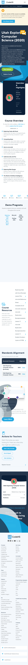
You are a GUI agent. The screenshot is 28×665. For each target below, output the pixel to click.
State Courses (19, 565)
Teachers (18, 550)
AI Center (18, 632)
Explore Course (8, 74)
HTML (17, 589)
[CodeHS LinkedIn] (12, 541)
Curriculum (6, 6)
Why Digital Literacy (5, 620)
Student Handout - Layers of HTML (20, 338)
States (2, 625)
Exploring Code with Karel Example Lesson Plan (20, 293)
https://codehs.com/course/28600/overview (13, 50)
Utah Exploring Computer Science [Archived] (8, 367)
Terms (17, 634)
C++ (16, 591)
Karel (17, 595)
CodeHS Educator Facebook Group (11, 653)
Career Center (4, 640)
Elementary (18, 563)
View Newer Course (8, 21)
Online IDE (3, 550)
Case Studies (4, 623)
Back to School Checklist (6, 622)
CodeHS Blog (4, 631)
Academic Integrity (5, 594)
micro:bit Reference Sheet (20, 301)
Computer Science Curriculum (5, 557)
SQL (17, 593)
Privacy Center (19, 630)
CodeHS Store (7, 660)
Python (17, 585)
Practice (17, 571)
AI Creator (3, 563)
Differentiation (19, 604)
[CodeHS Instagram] (10, 541)
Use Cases (18, 545)
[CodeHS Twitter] (17, 541)
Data (2, 587)
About (17, 624)
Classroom (3, 583)
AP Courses (18, 561)
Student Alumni (4, 642)
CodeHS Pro (3, 552)
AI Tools (2, 592)
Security (17, 637)
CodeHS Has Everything (21, 598)
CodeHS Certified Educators (9, 647)
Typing (2, 565)
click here (21, 124)
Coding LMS (3, 549)
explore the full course (16, 126)
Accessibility (18, 639)
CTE (17, 552)
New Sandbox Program (22, 582)
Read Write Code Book (6, 633)
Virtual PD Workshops (5, 603)
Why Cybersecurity (5, 616)
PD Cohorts (3, 605)
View (23, 367)
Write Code (3, 588)
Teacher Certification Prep (6, 607)
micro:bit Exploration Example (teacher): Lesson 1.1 (20, 329)
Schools (17, 549)
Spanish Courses (19, 567)
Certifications (4, 559)
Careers (17, 628)
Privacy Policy (18, 635)
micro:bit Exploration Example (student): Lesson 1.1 (20, 316)
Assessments (18, 608)
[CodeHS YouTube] (15, 541)
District (17, 547)
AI (16, 600)
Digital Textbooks (19, 575)
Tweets (2, 629)
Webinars (3, 637)
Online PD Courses (5, 599)
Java (17, 587)
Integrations (3, 590)
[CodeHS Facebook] (8, 541)
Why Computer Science (6, 614)
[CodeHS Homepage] (8, 2)
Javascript (18, 584)
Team (17, 626)
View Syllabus (7, 69)
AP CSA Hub (18, 576)
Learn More (8, 419)
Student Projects (4, 638)
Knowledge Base (4, 635)
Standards (18, 569)
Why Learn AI (4, 618)
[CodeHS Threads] (19, 541)
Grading (3, 585)
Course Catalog (13, 6)
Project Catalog (19, 560)
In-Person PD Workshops (6, 601)
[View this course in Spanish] (23, 32)
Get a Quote (3, 576)
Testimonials (3, 627)
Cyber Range (4, 567)
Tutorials (17, 573)
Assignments (4, 581)
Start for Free (4, 574)
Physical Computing (20, 613)
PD (1, 597)
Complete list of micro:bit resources (20, 307)
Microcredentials (4, 609)
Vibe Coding (18, 617)
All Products (3, 547)
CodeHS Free (4, 554)
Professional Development (6, 561)
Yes (16, 619)
